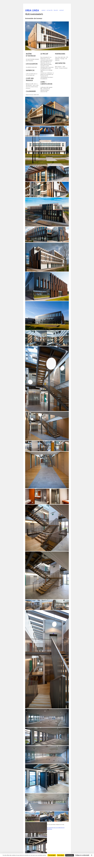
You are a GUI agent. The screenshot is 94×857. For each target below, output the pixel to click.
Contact (61, 10)
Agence (43, 10)
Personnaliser (69, 855)
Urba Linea (32, 10)
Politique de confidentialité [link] (82, 855)
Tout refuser (60, 855)
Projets (56, 10)
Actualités (50, 10)
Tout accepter (51, 855)
